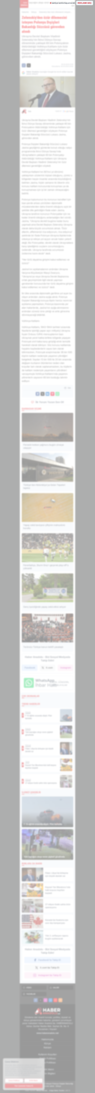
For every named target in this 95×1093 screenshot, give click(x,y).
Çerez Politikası (47, 1062)
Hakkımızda (47, 1039)
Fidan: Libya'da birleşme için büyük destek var (55, 4)
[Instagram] (46, 1000)
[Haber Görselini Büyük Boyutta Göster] (47, 91)
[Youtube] (55, 1000)
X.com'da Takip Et (49, 967)
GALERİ (56, 987)
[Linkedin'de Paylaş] (47, 394)
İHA (29, 111)
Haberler (25, 12)
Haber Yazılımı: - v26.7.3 (47, 1090)
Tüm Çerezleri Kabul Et (23, 1086)
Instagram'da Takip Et (49, 975)
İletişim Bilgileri (47, 1073)
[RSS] (60, 1000)
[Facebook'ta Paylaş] (24, 65)
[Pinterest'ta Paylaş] (52, 394)
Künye (47, 1043)
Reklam (47, 1047)
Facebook (30, 667)
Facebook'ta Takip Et (49, 960)
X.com (49, 667)
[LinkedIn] (50, 1000)
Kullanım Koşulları (47, 1054)
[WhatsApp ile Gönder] (57, 394)
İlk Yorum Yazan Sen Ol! (50, 402)
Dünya (33, 12)
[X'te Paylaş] (29, 65)
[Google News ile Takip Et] (68, 111)
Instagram (65, 667)
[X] (41, 1000)
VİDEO (29, 987)
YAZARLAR (30, 994)
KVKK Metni (47, 1069)
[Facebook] (36, 1000)
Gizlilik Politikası (47, 1058)
